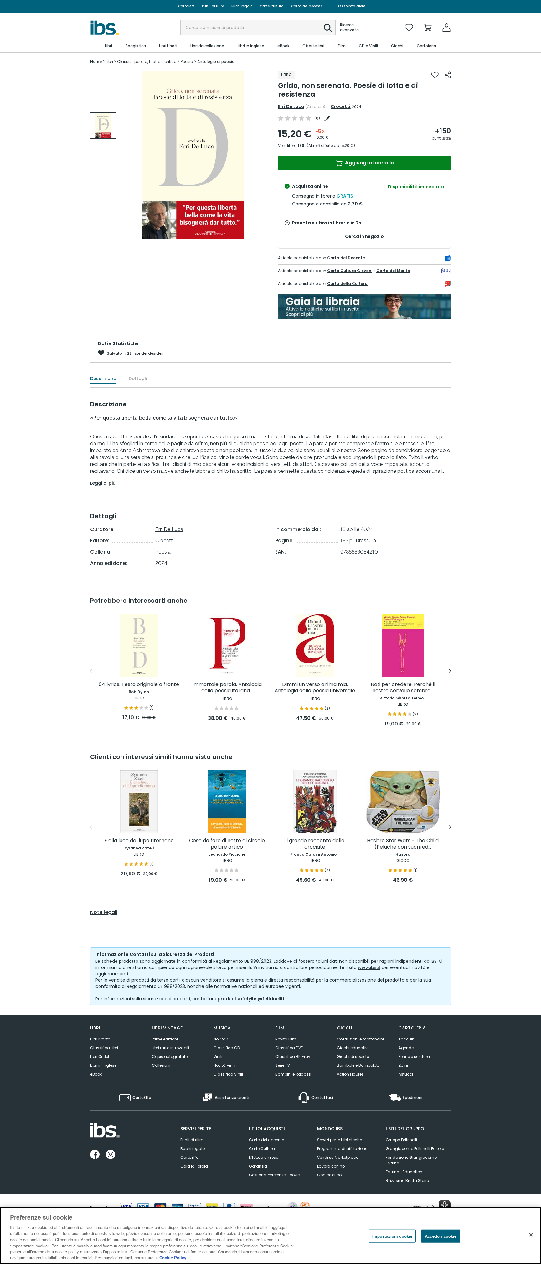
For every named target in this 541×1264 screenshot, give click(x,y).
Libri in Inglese (103, 1065)
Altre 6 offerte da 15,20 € (330, 145)
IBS (301, 145)
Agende (406, 1047)
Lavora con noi (331, 1166)
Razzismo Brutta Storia (407, 1180)
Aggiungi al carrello (369, 162)
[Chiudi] (531, 1234)
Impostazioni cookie (392, 1236)
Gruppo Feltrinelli (401, 1140)
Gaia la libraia (194, 1166)
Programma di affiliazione (342, 1148)
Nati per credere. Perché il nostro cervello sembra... (403, 687)
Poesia (163, 552)
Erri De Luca (291, 106)
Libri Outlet (99, 1056)
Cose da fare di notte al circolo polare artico (227, 844)
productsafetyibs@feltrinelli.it (252, 999)
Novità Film (285, 1039)
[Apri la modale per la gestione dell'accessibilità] (444, 1206)
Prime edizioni (165, 1039)
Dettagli (138, 378)
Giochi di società (353, 1056)
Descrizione (103, 378)
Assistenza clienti (352, 6)
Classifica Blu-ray (292, 1056)
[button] (328, 28)
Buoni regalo (241, 6)
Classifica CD (227, 1047)
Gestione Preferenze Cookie (274, 1175)
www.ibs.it (369, 967)
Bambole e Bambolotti (358, 1065)
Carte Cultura (272, 6)
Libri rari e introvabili (170, 1047)
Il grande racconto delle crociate (314, 844)
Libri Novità (100, 1039)
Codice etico (329, 1175)
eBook (96, 1074)
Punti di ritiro (213, 6)
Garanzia (258, 1166)
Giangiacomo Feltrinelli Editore (415, 1148)
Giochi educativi (352, 1047)
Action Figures (350, 1074)
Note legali (103, 912)
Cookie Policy (172, 1258)
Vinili (218, 1056)
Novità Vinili (224, 1065)
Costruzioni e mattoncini (360, 1039)
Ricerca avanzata (349, 28)
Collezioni (161, 1065)
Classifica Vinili (228, 1074)
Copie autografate (170, 1056)
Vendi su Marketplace (337, 1157)
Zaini (403, 1065)
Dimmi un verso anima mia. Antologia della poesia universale (315, 687)
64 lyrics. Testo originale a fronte (139, 684)
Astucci (406, 1074)
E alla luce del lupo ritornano (139, 841)
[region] (270, 1235)
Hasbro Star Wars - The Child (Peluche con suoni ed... (403, 844)
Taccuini (407, 1039)
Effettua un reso (263, 1157)
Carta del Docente (346, 258)
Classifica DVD (289, 1047)
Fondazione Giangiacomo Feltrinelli (411, 1160)
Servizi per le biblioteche (339, 1140)
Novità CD (223, 1039)
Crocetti (340, 106)
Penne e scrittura (414, 1056)
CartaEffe (186, 6)
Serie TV (282, 1065)
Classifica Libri (104, 1047)
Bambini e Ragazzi (293, 1074)
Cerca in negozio (364, 236)
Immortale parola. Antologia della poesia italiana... (227, 687)
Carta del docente (306, 6)
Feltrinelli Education (404, 1171)
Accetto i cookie (440, 1236)
